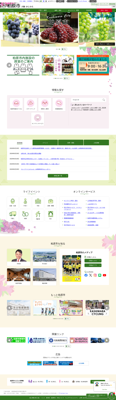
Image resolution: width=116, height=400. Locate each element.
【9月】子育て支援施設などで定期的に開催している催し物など (40, 164)
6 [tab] (61, 78)
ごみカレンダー (75, 107)
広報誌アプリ (93, 265)
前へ (9, 65)
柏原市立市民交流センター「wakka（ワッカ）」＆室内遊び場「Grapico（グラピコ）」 (47, 159)
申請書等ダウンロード (71, 204)
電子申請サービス (69, 225)
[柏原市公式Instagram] (95, 276)
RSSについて (60, 397)
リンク (43, 397)
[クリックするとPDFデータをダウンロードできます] (71, 281)
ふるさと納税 (93, 107)
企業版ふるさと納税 (95, 109)
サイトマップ (103, 4)
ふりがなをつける (72, 1)
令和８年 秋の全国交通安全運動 (31, 153)
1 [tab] (56, 49)
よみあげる (93, 1)
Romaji (85, 1)
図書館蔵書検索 (69, 218)
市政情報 (89, 10)
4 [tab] (58, 78)
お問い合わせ (83, 397)
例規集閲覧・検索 (92, 225)
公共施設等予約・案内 (94, 200)
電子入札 (66, 221)
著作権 (48, 397)
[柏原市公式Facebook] (85, 276)
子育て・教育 (42, 10)
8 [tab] (63, 346)
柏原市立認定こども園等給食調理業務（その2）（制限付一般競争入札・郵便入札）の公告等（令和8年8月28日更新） (57, 148)
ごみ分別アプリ (92, 204)
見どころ (27, 10)
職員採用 (85, 109)
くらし (12, 10)
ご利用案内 (29, 1)
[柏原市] (17, 6)
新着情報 (19, 143)
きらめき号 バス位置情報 (95, 213)
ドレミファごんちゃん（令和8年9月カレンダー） (36, 169)
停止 (65, 49)
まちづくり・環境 (73, 10)
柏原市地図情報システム (94, 218)
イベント (45, 143)
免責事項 (53, 397)
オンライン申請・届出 (71, 200)
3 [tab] (59, 49)
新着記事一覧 (58, 175)
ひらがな (80, 1)
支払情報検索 (91, 221)
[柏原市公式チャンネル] (104, 276)
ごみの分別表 (85, 107)
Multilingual (95, 4)
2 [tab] (55, 78)
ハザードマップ (77, 109)
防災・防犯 (104, 10)
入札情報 (96, 143)
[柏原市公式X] (90, 276)
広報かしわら (93, 260)
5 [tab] (60, 78)
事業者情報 (112, 4)
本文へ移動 (23, 1)
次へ (106, 65)
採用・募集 (70, 143)
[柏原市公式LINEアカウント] (99, 276)
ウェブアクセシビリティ (71, 397)
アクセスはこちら (63, 393)
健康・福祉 (58, 10)
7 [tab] (62, 318)
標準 (41, 1)
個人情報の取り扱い (34, 397)
